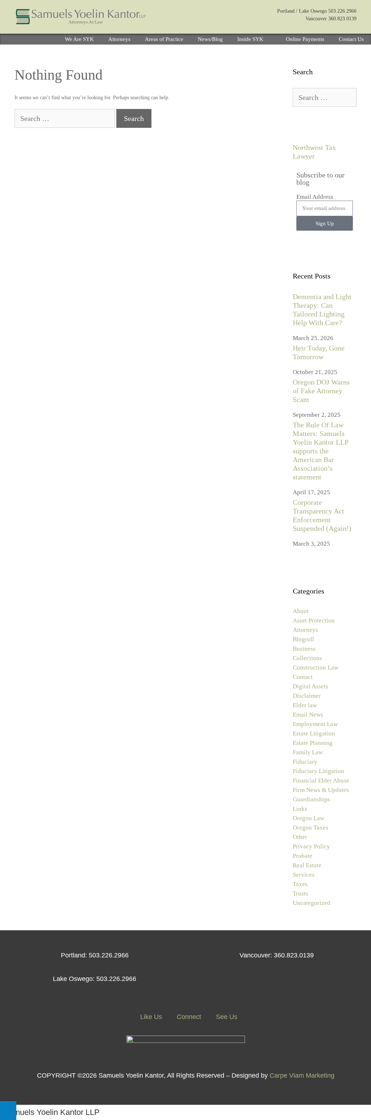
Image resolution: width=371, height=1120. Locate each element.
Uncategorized (311, 902)
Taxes (300, 884)
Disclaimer (307, 695)
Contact (303, 677)
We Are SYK (79, 39)
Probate (302, 855)
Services (303, 874)
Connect (188, 1016)
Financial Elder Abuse (321, 780)
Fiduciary (305, 761)
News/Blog (210, 39)
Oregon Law (308, 818)
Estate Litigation (314, 733)
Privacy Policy (311, 846)
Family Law (308, 752)
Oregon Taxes (310, 827)
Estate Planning (313, 742)
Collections (307, 658)
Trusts (300, 893)
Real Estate (307, 865)
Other (300, 837)
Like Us (150, 1016)
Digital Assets (310, 686)
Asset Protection (314, 620)
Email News (308, 714)
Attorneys (119, 39)
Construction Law (315, 667)
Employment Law (315, 724)
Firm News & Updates (321, 789)
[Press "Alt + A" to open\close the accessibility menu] (8, 1110)
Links (300, 808)
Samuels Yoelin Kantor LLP (52, 1112)
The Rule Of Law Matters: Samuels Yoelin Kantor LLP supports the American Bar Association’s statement (320, 451)
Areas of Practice (164, 39)
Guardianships (311, 799)
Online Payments (305, 39)
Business (304, 648)
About (301, 611)
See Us (225, 1016)
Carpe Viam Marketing (302, 1075)
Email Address (314, 196)
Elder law (305, 705)
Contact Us (351, 39)
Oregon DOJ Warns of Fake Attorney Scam (321, 390)
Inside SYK (250, 39)
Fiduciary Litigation (318, 771)
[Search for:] (65, 119)
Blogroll (303, 639)
